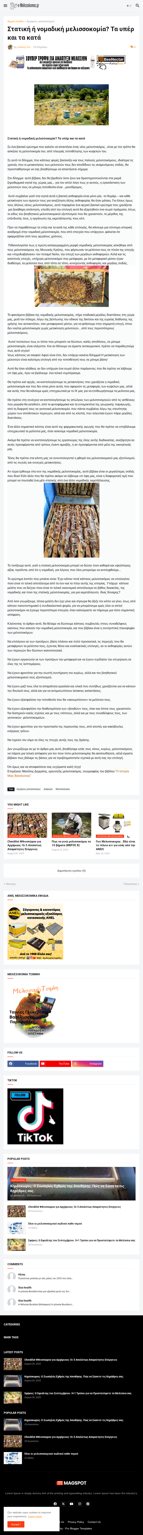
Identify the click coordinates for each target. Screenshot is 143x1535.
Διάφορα (48, 789)
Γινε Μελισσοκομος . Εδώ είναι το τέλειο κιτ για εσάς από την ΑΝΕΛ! (115, 845)
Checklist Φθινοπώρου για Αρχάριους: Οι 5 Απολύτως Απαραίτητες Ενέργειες (24, 845)
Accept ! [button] (16, 1524)
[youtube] (71, 1504)
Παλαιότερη (130, 883)
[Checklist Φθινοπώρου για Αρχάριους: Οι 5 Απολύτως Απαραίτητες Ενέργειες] (16, 1211)
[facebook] (55, 1504)
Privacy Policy (76, 1521)
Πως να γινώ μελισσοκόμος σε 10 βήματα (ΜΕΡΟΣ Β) (71, 843)
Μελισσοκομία (63, 789)
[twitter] (63, 1504)
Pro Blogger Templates (78, 1528)
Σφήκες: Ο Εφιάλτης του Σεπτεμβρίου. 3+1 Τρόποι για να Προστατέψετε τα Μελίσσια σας (81, 1240)
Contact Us (94, 1521)
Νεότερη (11, 883)
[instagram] (80, 1504)
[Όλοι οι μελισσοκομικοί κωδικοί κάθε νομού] (16, 1228)
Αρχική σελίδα (15, 21)
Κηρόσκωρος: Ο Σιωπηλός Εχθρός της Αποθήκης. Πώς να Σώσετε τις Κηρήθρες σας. (74, 1376)
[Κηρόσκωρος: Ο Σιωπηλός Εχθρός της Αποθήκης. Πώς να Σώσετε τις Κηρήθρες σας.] (13, 1381)
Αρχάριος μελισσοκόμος (41, 21)
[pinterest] (88, 1504)
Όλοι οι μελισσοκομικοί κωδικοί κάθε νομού (55, 1223)
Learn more (35, 1516)
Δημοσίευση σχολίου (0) (71, 870)
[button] (5, 6)
